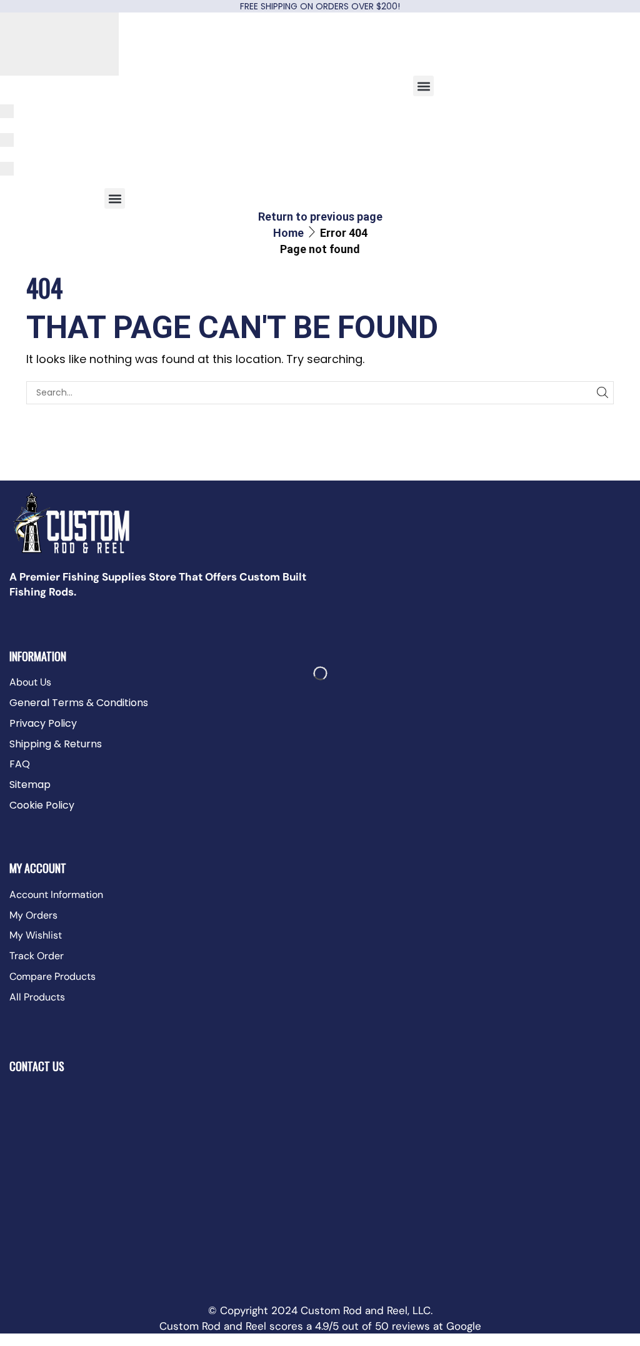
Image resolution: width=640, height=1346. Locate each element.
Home (288, 232)
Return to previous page (320, 216)
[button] (423, 86)
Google (463, 1326)
